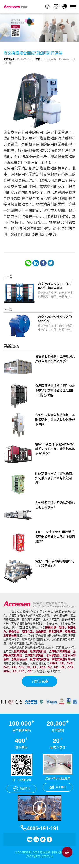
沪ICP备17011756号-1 (39, 856)
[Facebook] (43, 263)
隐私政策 (45, 852)
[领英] (36, 263)
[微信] (28, 263)
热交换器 (47, 138)
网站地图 (57, 852)
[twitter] (50, 263)
